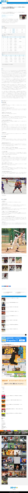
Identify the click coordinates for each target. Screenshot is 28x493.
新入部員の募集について (4, 427)
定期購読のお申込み (4, 426)
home (2, 419)
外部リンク (3, 425)
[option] (3, 432)
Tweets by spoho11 (4, 342)
